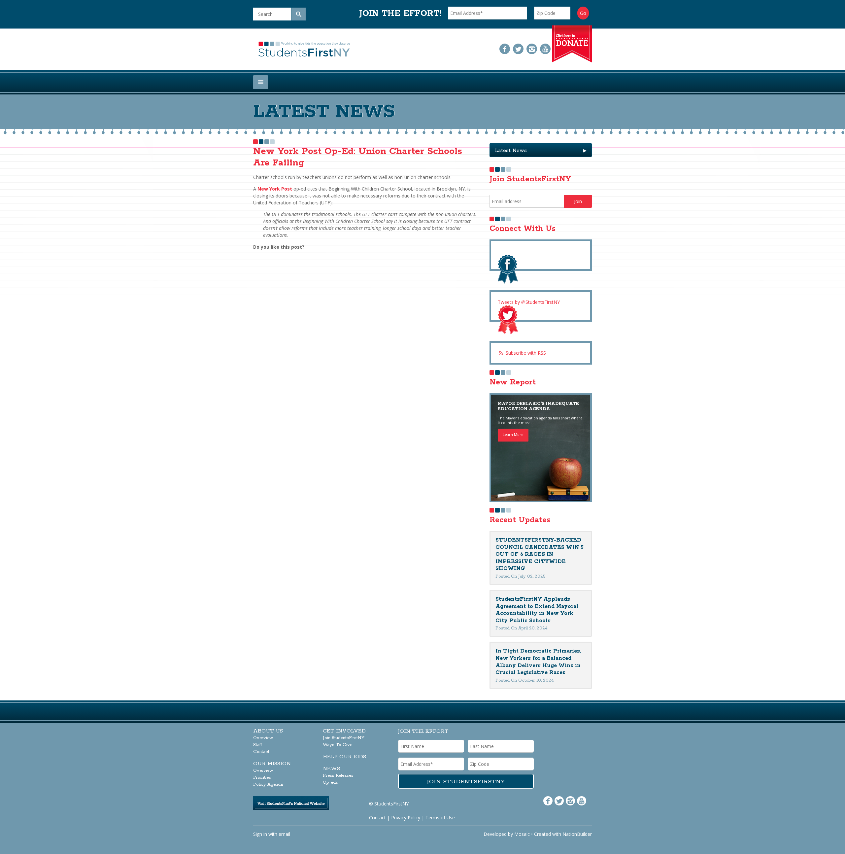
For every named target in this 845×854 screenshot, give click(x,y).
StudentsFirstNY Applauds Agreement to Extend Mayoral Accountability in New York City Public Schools (536, 610)
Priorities (262, 777)
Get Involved (344, 731)
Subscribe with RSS (526, 353)
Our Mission (272, 763)
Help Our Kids (344, 756)
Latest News (541, 150)
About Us (268, 731)
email (284, 834)
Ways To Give (337, 745)
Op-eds (330, 782)
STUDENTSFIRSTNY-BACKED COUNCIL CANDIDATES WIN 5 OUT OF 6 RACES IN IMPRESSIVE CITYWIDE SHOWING (539, 554)
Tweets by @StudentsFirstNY (529, 302)
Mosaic (522, 834)
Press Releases (338, 775)
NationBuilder (577, 834)
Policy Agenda (268, 784)
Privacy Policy (405, 817)
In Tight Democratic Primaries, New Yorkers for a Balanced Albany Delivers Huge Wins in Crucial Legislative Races (538, 662)
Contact (261, 752)
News (331, 768)
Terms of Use (440, 817)
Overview (263, 738)
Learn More (513, 434)
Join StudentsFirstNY (343, 738)
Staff (257, 745)
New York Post (274, 189)
